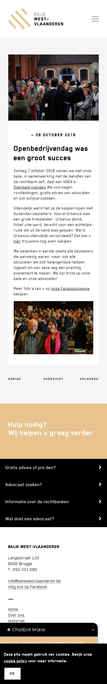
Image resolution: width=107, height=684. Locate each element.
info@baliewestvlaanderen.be (34, 580)
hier (17, 241)
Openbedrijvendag (30, 187)
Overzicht (54, 379)
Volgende (89, 379)
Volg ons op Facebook (27, 586)
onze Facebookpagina (70, 288)
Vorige (14, 379)
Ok (12, 673)
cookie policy (15, 660)
